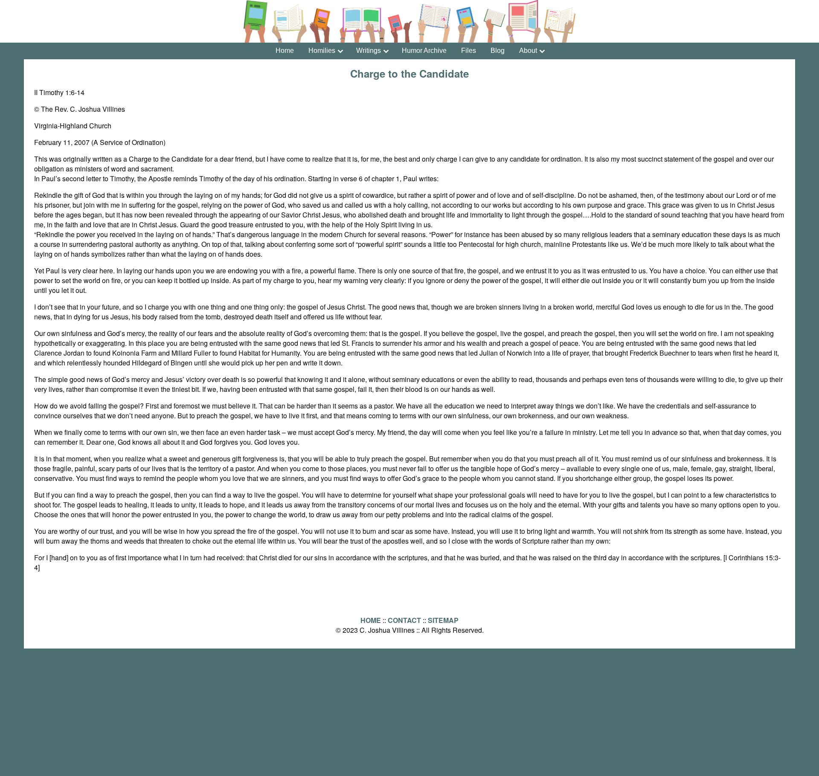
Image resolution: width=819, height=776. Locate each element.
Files (468, 50)
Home (285, 50)
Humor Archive (424, 50)
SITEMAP (443, 620)
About (528, 50)
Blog (498, 50)
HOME (370, 620)
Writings (368, 50)
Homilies (321, 50)
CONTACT (404, 620)
